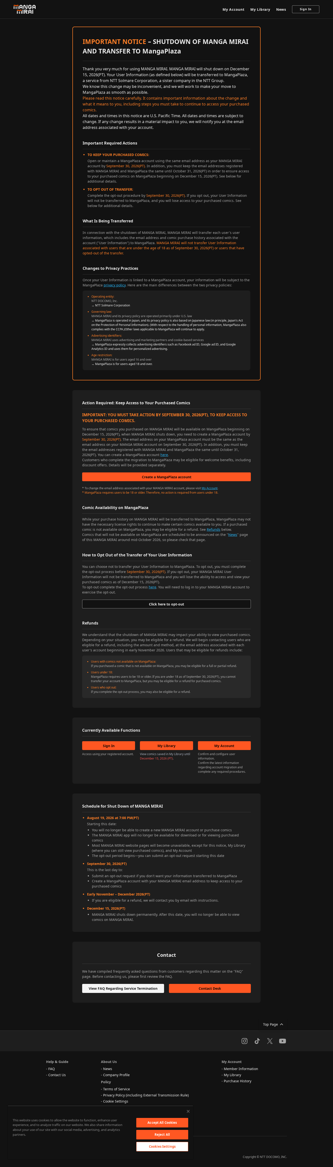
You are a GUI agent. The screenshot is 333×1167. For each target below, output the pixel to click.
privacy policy (115, 285)
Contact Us (57, 1075)
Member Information (241, 1068)
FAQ (51, 1068)
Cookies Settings (162, 1146)
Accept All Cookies (162, 1122)
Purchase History (237, 1081)
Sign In (306, 9)
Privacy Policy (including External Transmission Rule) (146, 1095)
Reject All (162, 1134)
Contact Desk (210, 988)
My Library (260, 9)
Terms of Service (116, 1089)
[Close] (188, 1111)
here (164, 454)
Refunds (213, 529)
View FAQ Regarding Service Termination (123, 988)
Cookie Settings (115, 1101)
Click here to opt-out (166, 604)
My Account (234, 9)
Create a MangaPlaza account (166, 477)
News (281, 9)
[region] (100, 1132)
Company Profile (116, 1075)
